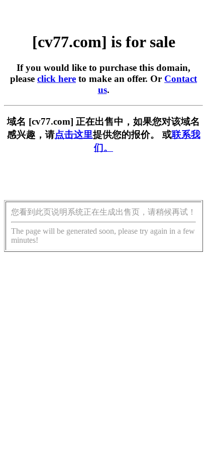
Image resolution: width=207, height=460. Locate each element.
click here (56, 78)
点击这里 (74, 134)
